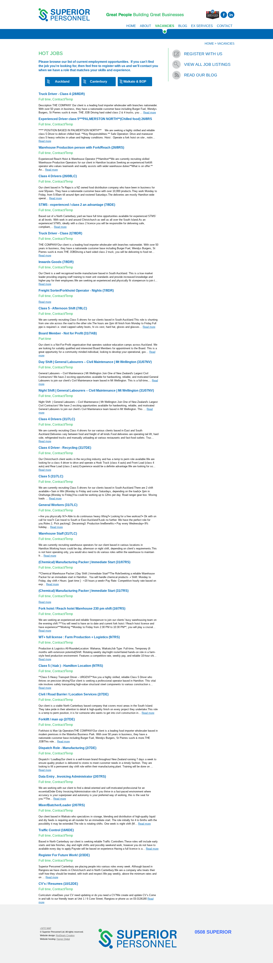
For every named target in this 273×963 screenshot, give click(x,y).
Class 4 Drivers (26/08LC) (58, 176)
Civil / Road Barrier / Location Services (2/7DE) (74, 694)
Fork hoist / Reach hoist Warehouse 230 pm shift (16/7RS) (82, 608)
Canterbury (98, 81)
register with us (113, 66)
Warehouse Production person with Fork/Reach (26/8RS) (81, 147)
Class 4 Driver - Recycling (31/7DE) (65, 447)
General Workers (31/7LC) (58, 505)
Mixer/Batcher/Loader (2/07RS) (62, 805)
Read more (149, 112)
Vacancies (164, 26)
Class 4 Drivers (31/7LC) (57, 419)
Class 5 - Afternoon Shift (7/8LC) (63, 308)
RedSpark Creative (65, 935)
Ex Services (202, 26)
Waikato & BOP (134, 81)
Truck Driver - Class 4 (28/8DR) (62, 94)
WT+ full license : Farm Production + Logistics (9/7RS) (79, 637)
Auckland (62, 81)
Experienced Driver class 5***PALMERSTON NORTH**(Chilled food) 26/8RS (95, 119)
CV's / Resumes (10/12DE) (58, 883)
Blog (182, 26)
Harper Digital (63, 939)
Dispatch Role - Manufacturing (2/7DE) (67, 748)
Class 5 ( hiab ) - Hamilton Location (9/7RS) (71, 665)
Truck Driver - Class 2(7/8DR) (60, 233)
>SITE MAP (45, 928)
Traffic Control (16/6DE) (56, 830)
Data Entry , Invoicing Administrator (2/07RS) (72, 776)
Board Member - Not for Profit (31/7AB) (68, 333)
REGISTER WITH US (203, 54)
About (145, 26)
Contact (224, 26)
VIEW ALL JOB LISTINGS (207, 64)
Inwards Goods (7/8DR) (56, 262)
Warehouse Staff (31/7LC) (58, 533)
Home (131, 26)
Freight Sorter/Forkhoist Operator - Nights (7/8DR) (76, 290)
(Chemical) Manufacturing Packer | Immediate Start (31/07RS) (84, 562)
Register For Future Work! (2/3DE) (64, 855)
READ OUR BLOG (200, 75)
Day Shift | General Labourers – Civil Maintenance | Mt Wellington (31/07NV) (95, 362)
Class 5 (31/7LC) (51, 476)
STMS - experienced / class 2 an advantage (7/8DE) (77, 204)
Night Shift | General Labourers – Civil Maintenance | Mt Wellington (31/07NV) (96, 390)
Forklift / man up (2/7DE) (57, 719)
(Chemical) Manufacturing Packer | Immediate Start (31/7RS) (84, 590)
